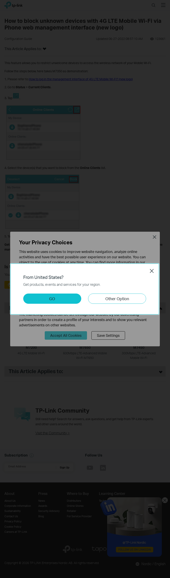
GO (52, 298)
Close (152, 271)
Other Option (117, 298)
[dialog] (85, 289)
